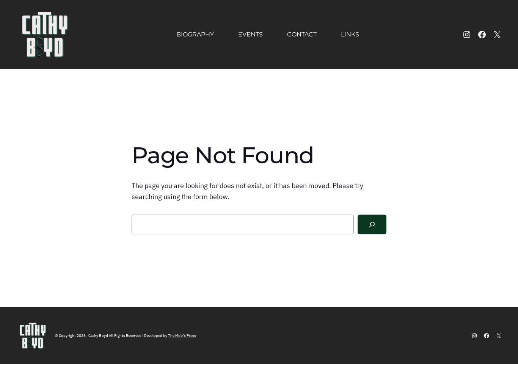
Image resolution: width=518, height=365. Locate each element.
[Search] (372, 224)
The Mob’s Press (182, 335)
